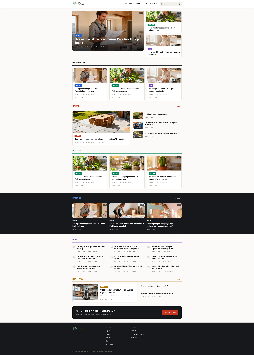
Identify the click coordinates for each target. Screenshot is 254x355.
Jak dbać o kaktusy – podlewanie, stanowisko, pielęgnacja (162, 177)
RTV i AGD (153, 4)
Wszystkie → (177, 63)
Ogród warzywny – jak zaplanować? (157, 114)
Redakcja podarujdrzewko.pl (85, 94)
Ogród (120, 4)
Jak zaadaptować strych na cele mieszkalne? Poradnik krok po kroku (126, 248)
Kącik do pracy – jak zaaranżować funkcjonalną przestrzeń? (88, 267)
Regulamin (134, 337)
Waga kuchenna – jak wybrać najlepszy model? (157, 294)
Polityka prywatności (137, 334)
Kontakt (133, 331)
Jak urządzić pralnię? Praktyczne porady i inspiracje (162, 89)
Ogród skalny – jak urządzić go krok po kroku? (161, 133)
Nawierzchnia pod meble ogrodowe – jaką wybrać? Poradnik (99, 139)
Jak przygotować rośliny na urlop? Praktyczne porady (161, 29)
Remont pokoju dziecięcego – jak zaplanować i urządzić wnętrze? (160, 224)
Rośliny (128, 4)
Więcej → (178, 106)
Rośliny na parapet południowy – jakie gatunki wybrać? (125, 177)
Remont (138, 4)
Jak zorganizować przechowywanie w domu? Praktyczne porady (90, 257)
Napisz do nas (170, 312)
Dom (145, 4)
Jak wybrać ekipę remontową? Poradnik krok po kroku (107, 41)
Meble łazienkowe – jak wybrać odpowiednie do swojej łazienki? (163, 248)
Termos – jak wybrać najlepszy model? (154, 286)
